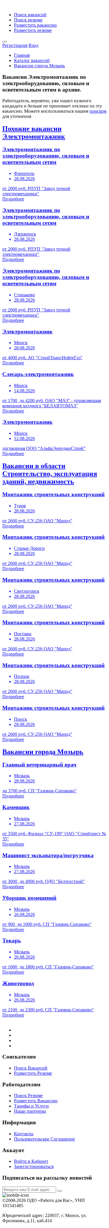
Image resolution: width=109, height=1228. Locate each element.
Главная (22, 55)
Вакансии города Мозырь (39, 65)
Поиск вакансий (30, 14)
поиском (98, 111)
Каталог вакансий (32, 60)
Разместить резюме (33, 30)
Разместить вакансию (35, 25)
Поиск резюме (28, 19)
